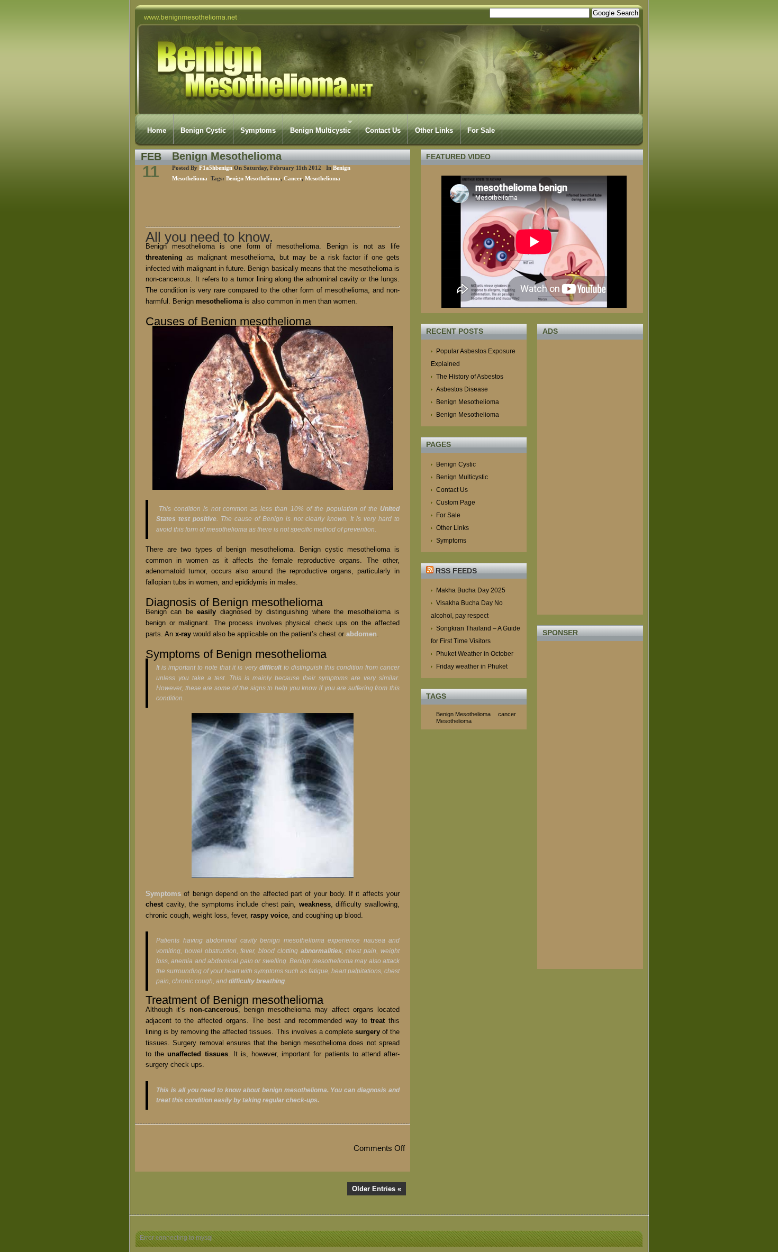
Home (156, 130)
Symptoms (258, 130)
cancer (293, 178)
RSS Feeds (456, 570)
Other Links (434, 130)
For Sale (481, 130)
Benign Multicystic (317, 126)
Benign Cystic (203, 130)
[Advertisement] (269, 205)
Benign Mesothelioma (227, 156)
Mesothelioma (322, 178)
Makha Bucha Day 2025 (470, 590)
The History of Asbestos (469, 376)
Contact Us (383, 130)
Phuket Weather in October (474, 653)
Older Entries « (376, 1189)
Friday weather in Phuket (472, 666)
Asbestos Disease (462, 389)
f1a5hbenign (215, 168)
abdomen (361, 634)
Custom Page (455, 502)
